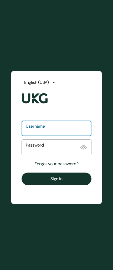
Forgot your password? (56, 164)
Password (35, 145)
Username (35, 126)
